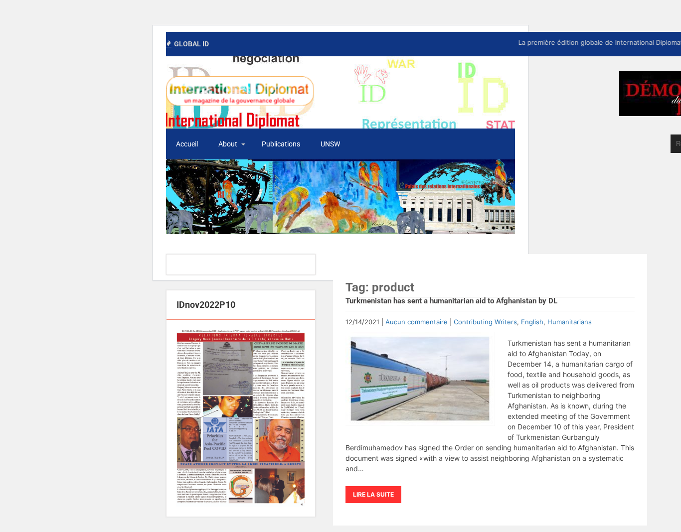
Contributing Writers (485, 322)
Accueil (187, 144)
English (532, 322)
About (227, 144)
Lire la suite (373, 494)
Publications (281, 144)
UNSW (330, 144)
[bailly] (240, 418)
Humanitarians (569, 322)
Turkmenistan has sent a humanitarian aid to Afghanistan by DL (451, 300)
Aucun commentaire (416, 322)
